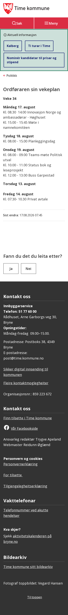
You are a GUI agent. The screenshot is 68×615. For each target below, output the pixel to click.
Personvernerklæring (20, 464)
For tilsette (13, 475)
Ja (11, 268)
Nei (28, 268)
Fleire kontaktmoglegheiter (25, 383)
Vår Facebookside (24, 428)
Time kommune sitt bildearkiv (28, 566)
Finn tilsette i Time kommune (27, 418)
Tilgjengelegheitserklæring (25, 486)
